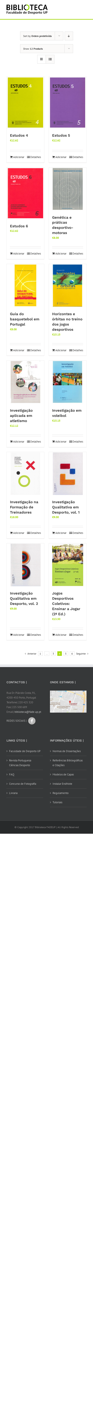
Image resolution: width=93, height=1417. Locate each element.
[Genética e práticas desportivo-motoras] (67, 189)
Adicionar (18, 157)
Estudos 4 (19, 135)
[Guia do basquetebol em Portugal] (25, 285)
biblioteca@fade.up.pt (27, 712)
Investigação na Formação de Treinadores (24, 507)
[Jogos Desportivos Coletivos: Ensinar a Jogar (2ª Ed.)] (67, 565)
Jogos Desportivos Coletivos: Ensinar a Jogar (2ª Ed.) (66, 603)
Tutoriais (57, 802)
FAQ (11, 774)
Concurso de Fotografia (22, 784)
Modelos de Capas (63, 774)
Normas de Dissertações (67, 751)
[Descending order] (69, 36)
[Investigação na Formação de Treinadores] (25, 473)
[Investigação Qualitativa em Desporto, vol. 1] (67, 473)
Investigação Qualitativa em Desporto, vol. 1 (66, 507)
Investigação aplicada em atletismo (21, 415)
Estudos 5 (61, 135)
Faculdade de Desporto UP (24, 751)
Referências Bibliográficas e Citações (68, 763)
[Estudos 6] (25, 193)
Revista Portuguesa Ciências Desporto (20, 763)
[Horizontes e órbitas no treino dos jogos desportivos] (67, 285)
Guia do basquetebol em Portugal (24, 319)
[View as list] (50, 59)
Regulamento (61, 793)
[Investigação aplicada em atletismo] (25, 382)
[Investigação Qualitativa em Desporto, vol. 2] (25, 565)
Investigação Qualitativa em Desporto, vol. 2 (24, 598)
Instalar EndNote (62, 784)
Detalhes (35, 157)
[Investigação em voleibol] (67, 382)
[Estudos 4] (25, 103)
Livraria (13, 793)
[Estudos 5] (67, 103)
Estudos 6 (19, 226)
